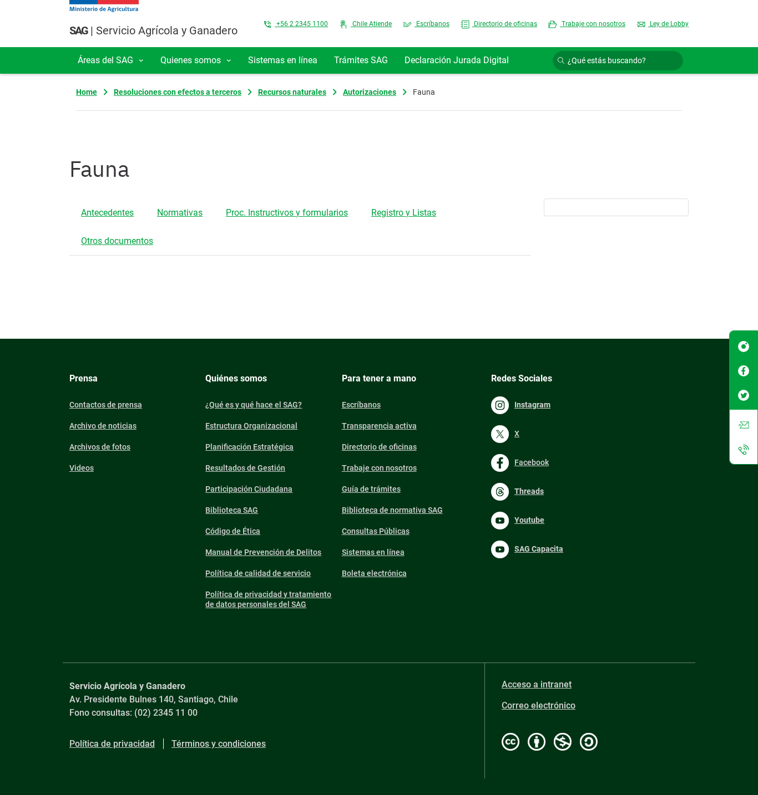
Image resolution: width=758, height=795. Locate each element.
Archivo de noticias (103, 425)
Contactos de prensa (105, 404)
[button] (110, 60)
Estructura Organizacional (251, 425)
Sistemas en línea (373, 552)
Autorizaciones (369, 92)
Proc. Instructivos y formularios (287, 212)
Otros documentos (117, 241)
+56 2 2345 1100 (301, 24)
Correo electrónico (538, 705)
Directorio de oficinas (504, 24)
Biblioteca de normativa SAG (392, 510)
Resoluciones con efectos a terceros (177, 92)
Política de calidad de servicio (258, 573)
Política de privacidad (112, 743)
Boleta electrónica (374, 573)
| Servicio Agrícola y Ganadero (153, 30)
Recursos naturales (292, 92)
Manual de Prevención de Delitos (263, 552)
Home (86, 92)
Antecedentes (107, 212)
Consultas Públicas (376, 531)
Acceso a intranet (537, 684)
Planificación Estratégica (249, 446)
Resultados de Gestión (245, 467)
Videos (81, 467)
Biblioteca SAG (231, 510)
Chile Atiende (371, 24)
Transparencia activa (379, 425)
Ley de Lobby (668, 24)
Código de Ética (232, 531)
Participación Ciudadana (248, 489)
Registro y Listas (403, 212)
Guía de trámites (371, 489)
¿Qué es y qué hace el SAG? (253, 404)
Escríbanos (432, 24)
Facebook (531, 462)
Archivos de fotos (99, 446)
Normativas (180, 212)
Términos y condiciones (218, 743)
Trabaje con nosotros (592, 24)
